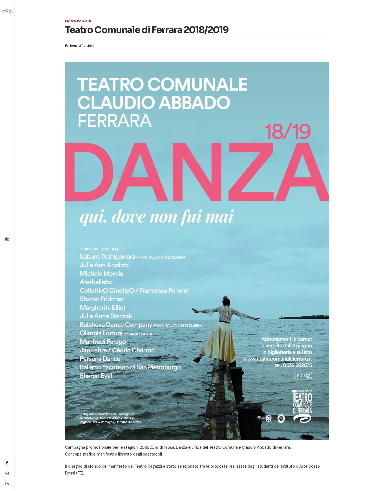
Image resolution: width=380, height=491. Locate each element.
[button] (7, 239)
